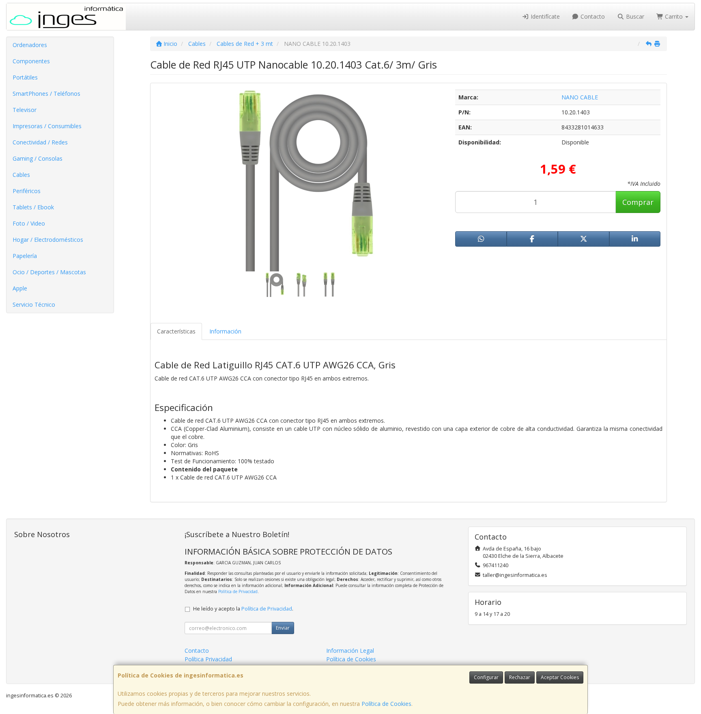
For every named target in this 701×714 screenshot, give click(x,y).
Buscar (634, 16)
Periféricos (27, 191)
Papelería (25, 256)
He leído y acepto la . (243, 608)
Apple (20, 288)
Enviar (283, 627)
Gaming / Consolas (37, 158)
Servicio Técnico (34, 304)
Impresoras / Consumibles (47, 126)
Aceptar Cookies (560, 677)
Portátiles (25, 77)
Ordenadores (30, 45)
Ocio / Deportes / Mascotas (49, 272)
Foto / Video (29, 223)
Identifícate (544, 16)
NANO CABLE (579, 97)
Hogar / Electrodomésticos (48, 239)
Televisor (25, 110)
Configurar (486, 677)
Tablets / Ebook (33, 207)
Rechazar (519, 677)
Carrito (673, 16)
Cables (21, 174)
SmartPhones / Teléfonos (46, 93)
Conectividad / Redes (40, 142)
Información (225, 331)
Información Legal (350, 650)
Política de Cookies (386, 704)
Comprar (638, 202)
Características (176, 331)
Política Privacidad (208, 659)
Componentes (31, 61)
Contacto (592, 16)
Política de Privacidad (238, 591)
